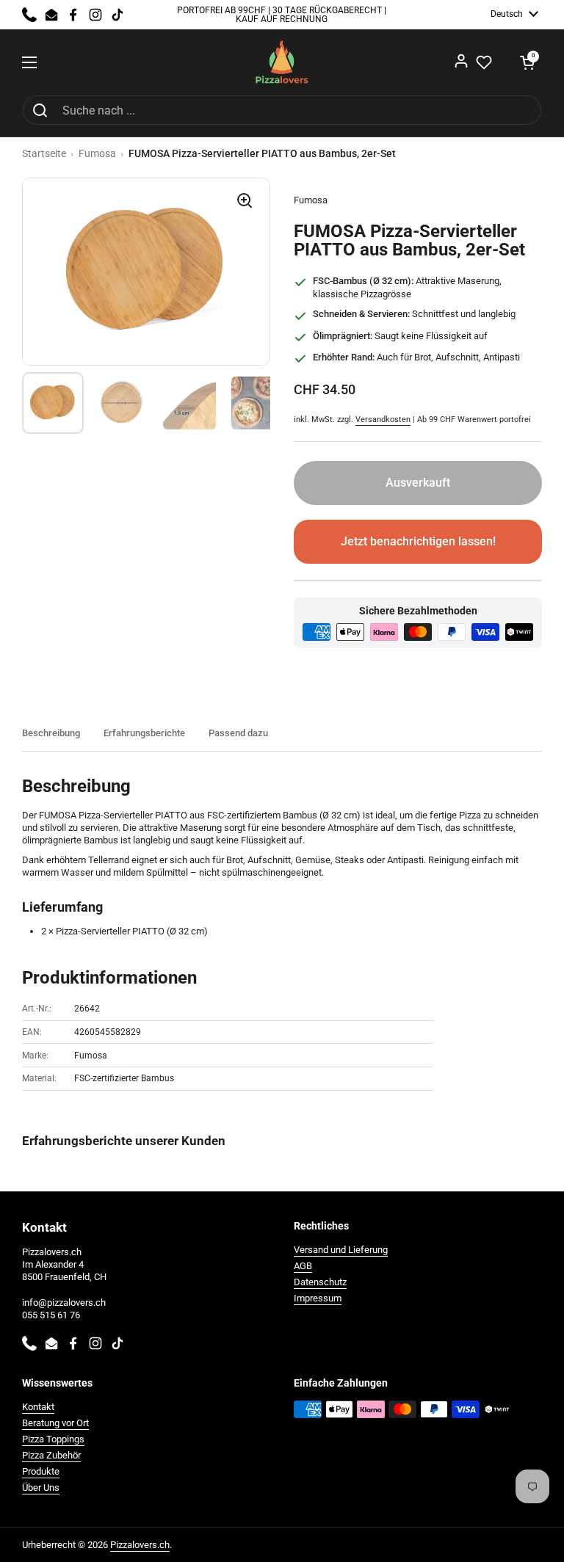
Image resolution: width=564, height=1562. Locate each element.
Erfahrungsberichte (144, 732)
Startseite (44, 153)
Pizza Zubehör (51, 1455)
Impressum (317, 1298)
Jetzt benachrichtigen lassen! (418, 541)
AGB (303, 1265)
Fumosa (97, 153)
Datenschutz (320, 1281)
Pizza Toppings (53, 1439)
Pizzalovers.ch (140, 1544)
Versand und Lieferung (341, 1249)
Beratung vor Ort (55, 1422)
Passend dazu (238, 732)
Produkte (40, 1471)
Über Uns (40, 1487)
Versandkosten (383, 419)
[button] (527, 62)
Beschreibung (51, 732)
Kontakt (38, 1406)
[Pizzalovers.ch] (282, 62)
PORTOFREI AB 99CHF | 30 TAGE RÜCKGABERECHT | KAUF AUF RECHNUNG (281, 15)
